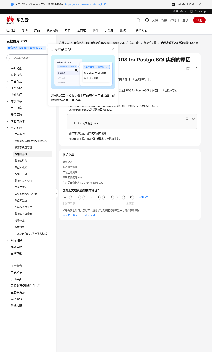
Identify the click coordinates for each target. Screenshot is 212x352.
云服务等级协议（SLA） (26, 285)
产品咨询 (20, 134)
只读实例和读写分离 (26, 193)
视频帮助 (16, 247)
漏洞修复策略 (70, 167)
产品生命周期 (70, 172)
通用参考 (16, 266)
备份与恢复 (21, 187)
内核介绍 (16, 101)
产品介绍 (16, 81)
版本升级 (20, 227)
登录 (185, 20)
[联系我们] (147, 20)
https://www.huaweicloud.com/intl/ (85, 4)
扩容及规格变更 (23, 207)
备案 (164, 20)
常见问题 (16, 127)
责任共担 (16, 279)
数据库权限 (21, 167)
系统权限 (16, 305)
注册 (199, 20)
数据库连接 (21, 154)
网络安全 (20, 220)
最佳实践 (16, 114)
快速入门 (16, 94)
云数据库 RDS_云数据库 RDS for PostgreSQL (99, 42)
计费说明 (16, 88)
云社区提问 (88, 215)
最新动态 (16, 68)
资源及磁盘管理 (23, 147)
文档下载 (16, 253)
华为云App (200, 11)
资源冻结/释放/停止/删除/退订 (31, 140)
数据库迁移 (21, 160)
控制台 (174, 20)
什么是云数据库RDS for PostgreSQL (83, 182)
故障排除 (16, 240)
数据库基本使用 (23, 180)
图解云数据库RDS (73, 177)
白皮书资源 (18, 292)
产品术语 (16, 272)
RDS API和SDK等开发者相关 (31, 233)
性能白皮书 (18, 121)
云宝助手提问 (70, 215)
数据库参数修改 (23, 213)
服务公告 (16, 74)
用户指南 (16, 108)
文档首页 (64, 42)
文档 (155, 20)
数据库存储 (21, 174)
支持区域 (16, 299)
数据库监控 (21, 200)
